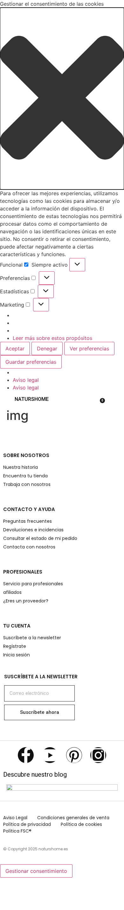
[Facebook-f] (26, 755)
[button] (62, 98)
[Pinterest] (74, 755)
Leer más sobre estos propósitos (52, 338)
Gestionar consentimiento (36, 871)
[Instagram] (98, 755)
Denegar (47, 348)
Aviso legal (26, 380)
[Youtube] (50, 755)
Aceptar (14, 348)
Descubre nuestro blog (35, 774)
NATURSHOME (32, 399)
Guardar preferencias (30, 362)
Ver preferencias (89, 348)
